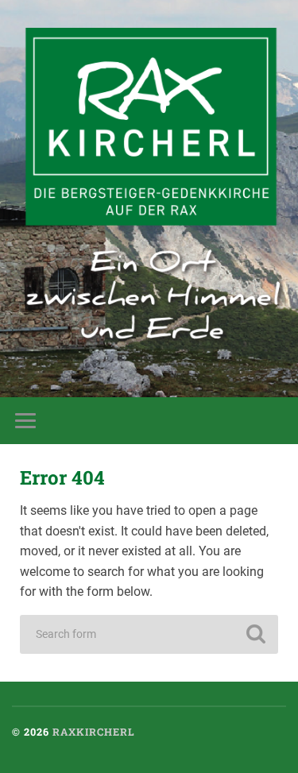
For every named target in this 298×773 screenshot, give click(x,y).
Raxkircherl (93, 731)
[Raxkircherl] (155, 188)
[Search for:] (148, 634)
